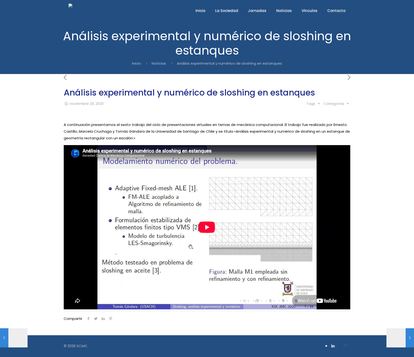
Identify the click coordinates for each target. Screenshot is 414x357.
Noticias (159, 63)
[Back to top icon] (345, 345)
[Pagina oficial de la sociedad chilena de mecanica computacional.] (70, 11)
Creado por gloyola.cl (111, 345)
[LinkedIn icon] (332, 345)
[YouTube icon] (326, 345)
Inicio (136, 63)
